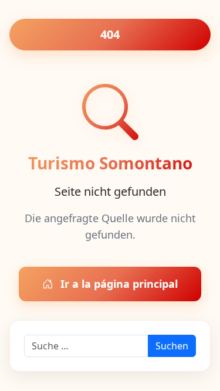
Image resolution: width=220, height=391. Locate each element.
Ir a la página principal (117, 284)
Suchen (171, 345)
